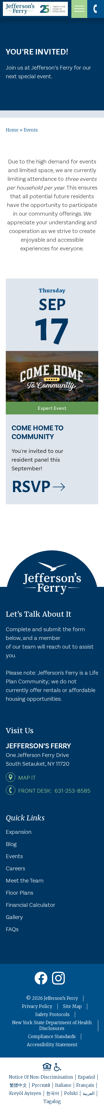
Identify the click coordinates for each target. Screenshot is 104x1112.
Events (14, 855)
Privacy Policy (37, 1006)
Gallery (14, 916)
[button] (79, 9)
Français (85, 1085)
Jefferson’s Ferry (61, 998)
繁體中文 (18, 1085)
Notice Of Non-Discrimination (41, 1077)
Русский (41, 1085)
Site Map (72, 1006)
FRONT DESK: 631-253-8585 (54, 790)
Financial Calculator (30, 904)
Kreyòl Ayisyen (25, 1093)
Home (12, 130)
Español (86, 1077)
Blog (11, 843)
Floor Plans (19, 892)
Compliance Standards (52, 1036)
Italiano (63, 1085)
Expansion (18, 831)
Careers (15, 868)
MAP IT (27, 777)
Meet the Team (25, 880)
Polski (71, 1093)
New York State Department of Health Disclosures (52, 1025)
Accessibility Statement (52, 1044)
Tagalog (52, 1101)
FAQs (12, 928)
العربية (88, 1093)
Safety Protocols (52, 1014)
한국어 (52, 1093)
